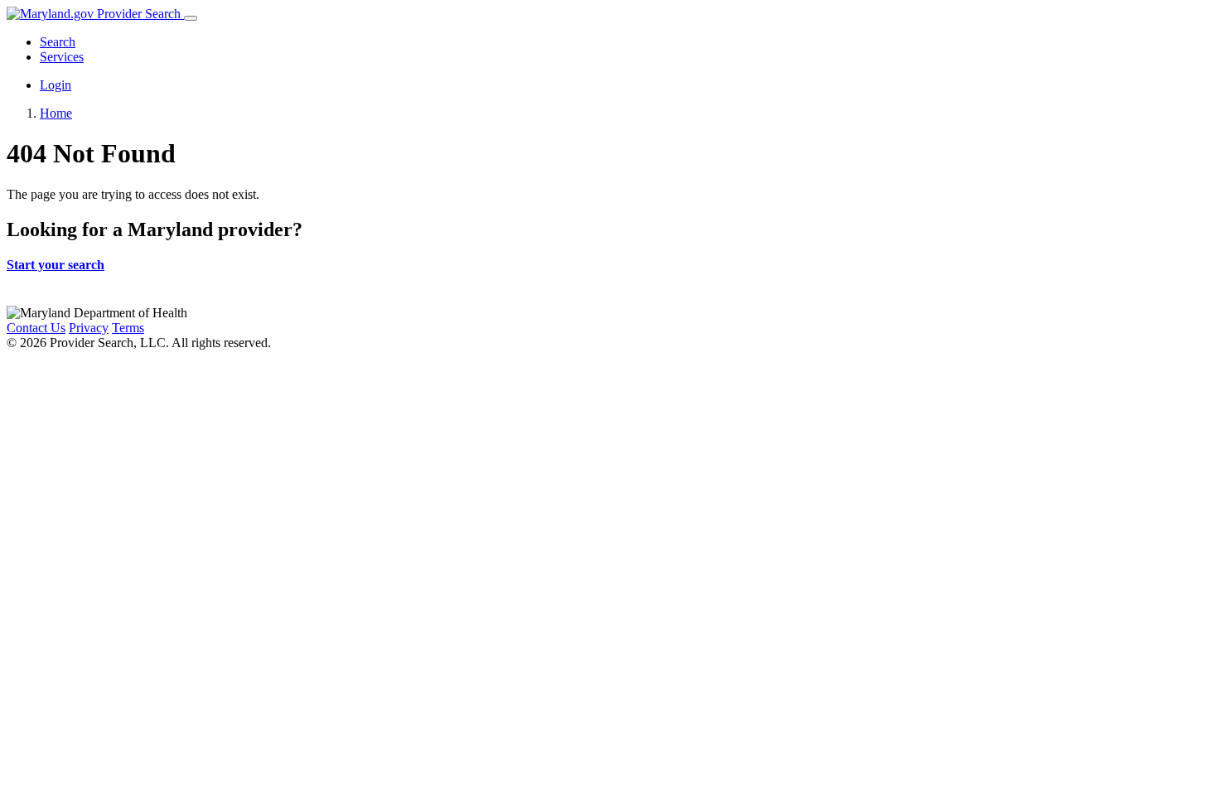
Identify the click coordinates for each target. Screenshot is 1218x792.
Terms (128, 328)
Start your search (55, 265)
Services (62, 57)
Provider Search (139, 14)
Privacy (89, 328)
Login (55, 85)
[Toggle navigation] (190, 18)
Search (57, 42)
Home (56, 113)
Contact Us (36, 328)
